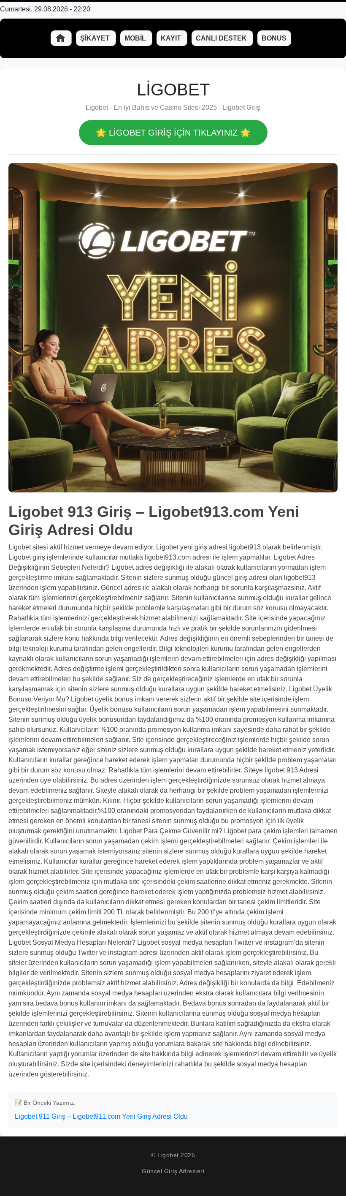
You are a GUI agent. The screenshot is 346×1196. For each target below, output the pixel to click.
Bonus (274, 38)
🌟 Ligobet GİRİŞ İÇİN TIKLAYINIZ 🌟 (173, 132)
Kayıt (172, 38)
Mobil (136, 38)
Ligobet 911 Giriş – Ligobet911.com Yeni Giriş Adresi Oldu (101, 1116)
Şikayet (95, 38)
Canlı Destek (222, 38)
